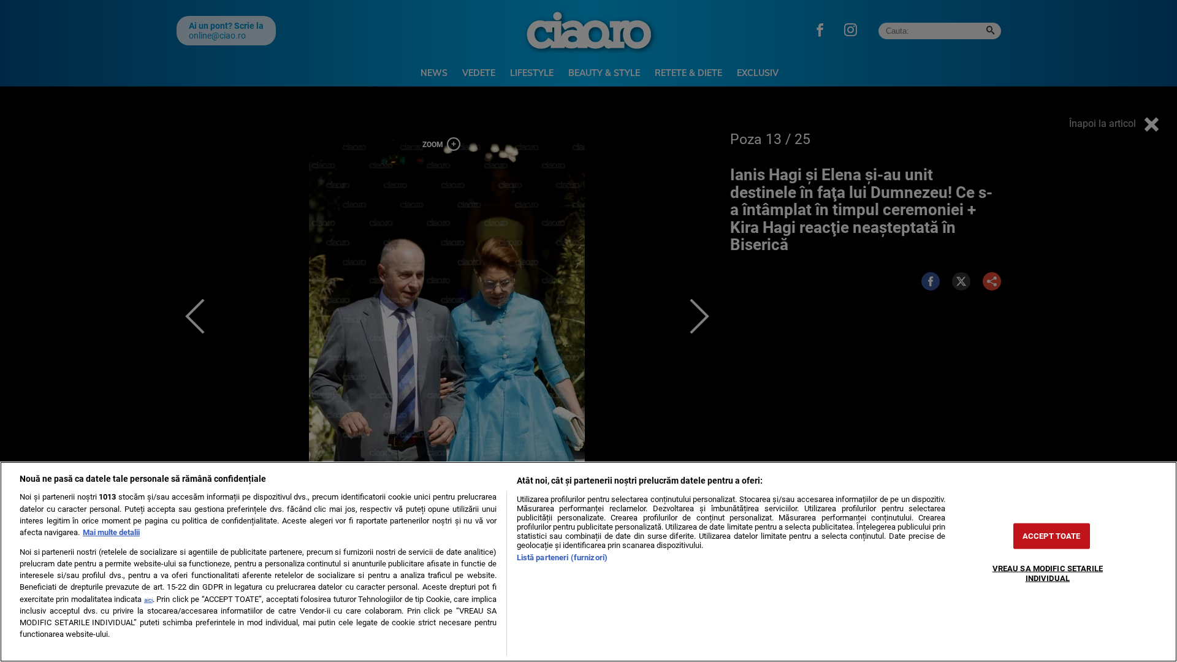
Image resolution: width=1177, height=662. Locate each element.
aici (148, 600)
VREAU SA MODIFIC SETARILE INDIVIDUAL (1047, 573)
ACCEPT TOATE (1052, 536)
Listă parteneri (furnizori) (562, 557)
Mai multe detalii (111, 532)
